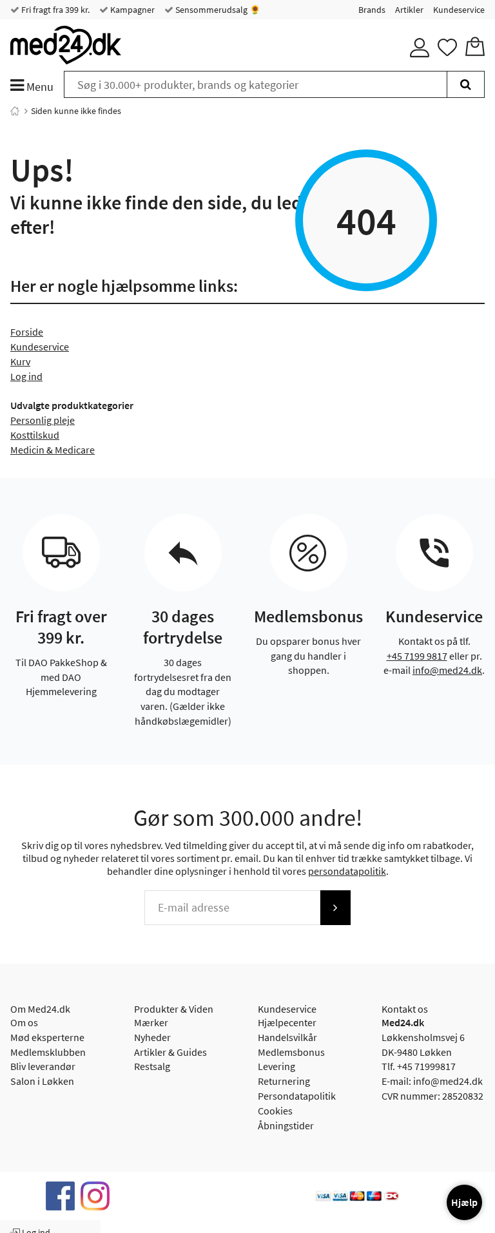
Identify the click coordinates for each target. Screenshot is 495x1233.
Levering (276, 1066)
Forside (26, 331)
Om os (24, 1022)
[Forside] (14, 111)
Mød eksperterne (47, 1037)
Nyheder (152, 1037)
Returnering (284, 1081)
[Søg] (466, 84)
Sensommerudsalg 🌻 (216, 9)
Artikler (409, 9)
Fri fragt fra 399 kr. (54, 9)
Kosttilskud (34, 434)
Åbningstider (286, 1125)
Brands (371, 9)
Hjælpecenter (287, 1022)
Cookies (275, 1110)
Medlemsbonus (291, 1052)
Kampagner (131, 9)
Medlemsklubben (48, 1052)
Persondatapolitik (297, 1095)
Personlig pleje (42, 420)
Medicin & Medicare (52, 449)
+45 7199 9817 (417, 655)
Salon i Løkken (42, 1081)
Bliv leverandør (42, 1066)
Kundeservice (459, 9)
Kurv (20, 361)
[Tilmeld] (335, 907)
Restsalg (152, 1066)
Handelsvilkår (287, 1037)
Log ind (26, 376)
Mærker (151, 1022)
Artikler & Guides (170, 1052)
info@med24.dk (447, 670)
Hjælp (464, 1202)
